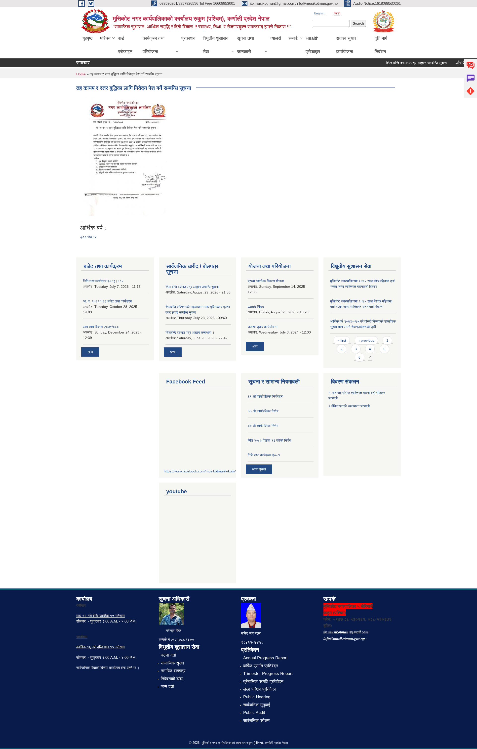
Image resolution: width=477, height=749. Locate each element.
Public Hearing (256, 697)
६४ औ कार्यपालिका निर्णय (263, 426)
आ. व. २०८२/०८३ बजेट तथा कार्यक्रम (107, 301)
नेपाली (337, 13)
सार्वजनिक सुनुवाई (256, 705)
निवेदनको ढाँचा (172, 678)
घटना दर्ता (168, 655)
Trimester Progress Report (268, 673)
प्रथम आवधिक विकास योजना (266, 281)
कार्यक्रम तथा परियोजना (153, 45)
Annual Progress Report (265, 658)
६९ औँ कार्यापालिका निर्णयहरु (265, 396)
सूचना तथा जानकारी (245, 45)
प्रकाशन (188, 38)
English (319, 13)
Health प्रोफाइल (313, 45)
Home (81, 74)
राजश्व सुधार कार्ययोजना (346, 45)
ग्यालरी (275, 38)
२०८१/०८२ (88, 237)
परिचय (105, 38)
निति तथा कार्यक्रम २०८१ (264, 455)
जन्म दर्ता (167, 686)
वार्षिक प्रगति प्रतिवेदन (260, 666)
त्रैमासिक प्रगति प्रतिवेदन (263, 681)
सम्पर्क (293, 38)
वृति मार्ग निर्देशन (381, 45)
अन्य (90, 352)
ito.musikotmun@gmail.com (345, 632)
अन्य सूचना (259, 469)
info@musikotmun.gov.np (344, 638)
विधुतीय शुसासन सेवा (215, 45)
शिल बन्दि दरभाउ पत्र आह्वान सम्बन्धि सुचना (409, 63)
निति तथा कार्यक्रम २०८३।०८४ (103, 281)
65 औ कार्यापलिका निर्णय (263, 411)
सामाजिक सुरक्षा (172, 663)
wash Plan (256, 307)
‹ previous (366, 340)
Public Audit (254, 712)
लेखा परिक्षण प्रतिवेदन (259, 689)
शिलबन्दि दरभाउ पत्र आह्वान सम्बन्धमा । (189, 332)
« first (341, 340)
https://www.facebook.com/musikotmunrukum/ (200, 471)
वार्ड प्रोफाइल (125, 45)
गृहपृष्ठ (87, 38)
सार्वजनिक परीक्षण (256, 720)
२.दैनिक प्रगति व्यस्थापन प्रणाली (349, 406)
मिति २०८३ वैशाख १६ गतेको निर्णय (269, 440)
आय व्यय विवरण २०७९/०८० (101, 327)
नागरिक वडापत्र (173, 670)
